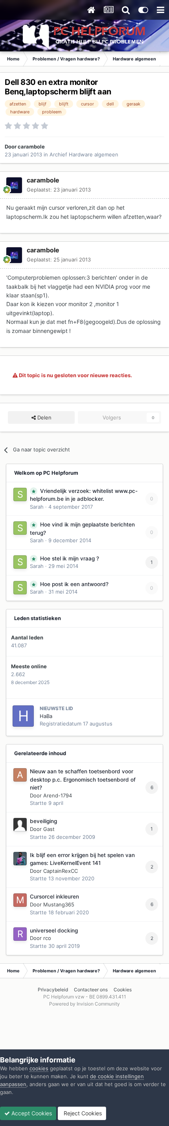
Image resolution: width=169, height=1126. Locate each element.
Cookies (123, 990)
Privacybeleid (53, 990)
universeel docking (54, 930)
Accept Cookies (31, 1113)
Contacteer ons (91, 990)
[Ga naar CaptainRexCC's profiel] (20, 858)
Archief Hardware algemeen (84, 154)
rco (47, 938)
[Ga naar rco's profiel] (20, 934)
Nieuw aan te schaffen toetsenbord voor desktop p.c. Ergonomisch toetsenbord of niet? (83, 779)
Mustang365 (58, 904)
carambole (31, 146)
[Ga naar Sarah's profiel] (20, 494)
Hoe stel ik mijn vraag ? (69, 558)
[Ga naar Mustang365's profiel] (20, 900)
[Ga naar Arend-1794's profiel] (20, 775)
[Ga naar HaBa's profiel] (23, 716)
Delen (43, 417)
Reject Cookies (82, 1113)
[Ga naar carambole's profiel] (14, 185)
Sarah (37, 507)
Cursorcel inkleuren (54, 896)
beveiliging (43, 821)
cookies (38, 1068)
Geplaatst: (59, 189)
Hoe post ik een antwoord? (74, 584)
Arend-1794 (57, 795)
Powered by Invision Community (84, 1004)
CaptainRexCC (60, 871)
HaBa (46, 716)
